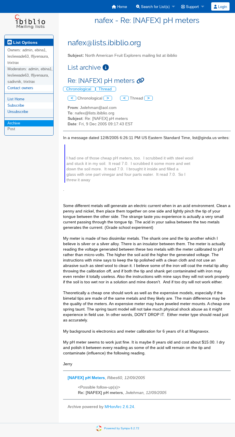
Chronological (79, 89)
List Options (25, 42)
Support (192, 6)
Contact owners (20, 88)
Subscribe (15, 105)
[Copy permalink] (140, 80)
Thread (106, 89)
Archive (13, 123)
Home (121, 6)
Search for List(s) (155, 6)
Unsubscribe (17, 112)
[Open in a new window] (106, 67)
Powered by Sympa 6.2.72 (121, 428)
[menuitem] (119, 6)
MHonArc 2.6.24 (119, 407)
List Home (15, 99)
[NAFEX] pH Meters (86, 378)
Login (222, 6)
